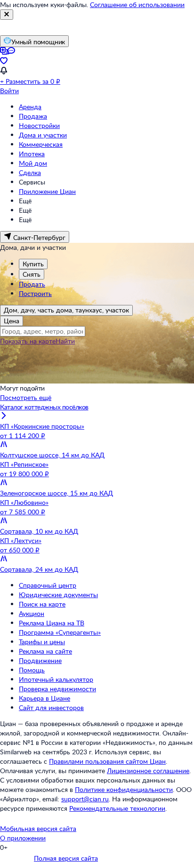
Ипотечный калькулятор (56, 679)
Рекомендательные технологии (117, 808)
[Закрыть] (6, 14)
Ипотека (32, 153)
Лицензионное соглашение (148, 770)
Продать (32, 284)
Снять (31, 274)
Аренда (30, 106)
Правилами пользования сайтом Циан (107, 761)
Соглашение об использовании (137, 4)
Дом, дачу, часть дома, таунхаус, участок (66, 309)
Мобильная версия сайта (38, 828)
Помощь (32, 669)
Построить (35, 293)
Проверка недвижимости (57, 688)
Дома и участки (43, 134)
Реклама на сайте (45, 651)
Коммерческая (41, 144)
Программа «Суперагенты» (60, 632)
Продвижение (40, 660)
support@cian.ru (85, 798)
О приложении (23, 837)
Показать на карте (28, 340)
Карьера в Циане (44, 698)
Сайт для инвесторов (51, 707)
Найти (65, 340)
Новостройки (39, 125)
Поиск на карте (42, 603)
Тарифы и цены (42, 641)
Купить (33, 263)
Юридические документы (58, 594)
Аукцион (31, 613)
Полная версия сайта (66, 858)
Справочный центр (47, 585)
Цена (11, 320)
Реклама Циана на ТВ (51, 622)
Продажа (33, 116)
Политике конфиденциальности (124, 789)
